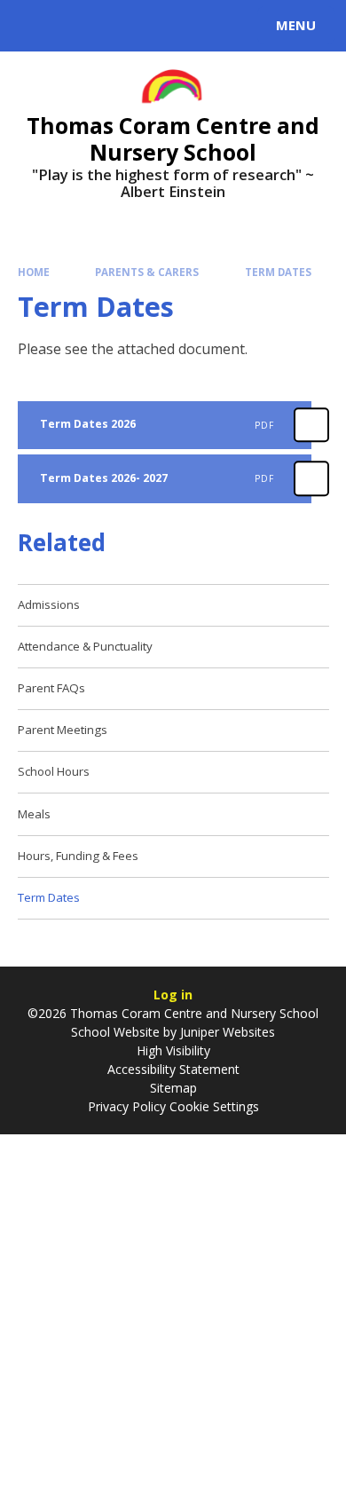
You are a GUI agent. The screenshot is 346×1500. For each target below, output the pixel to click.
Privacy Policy (127, 1106)
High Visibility (173, 1050)
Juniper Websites (226, 1031)
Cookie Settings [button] (214, 1106)
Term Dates (278, 272)
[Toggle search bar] (34, 25)
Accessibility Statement (173, 1069)
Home (34, 272)
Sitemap (173, 1087)
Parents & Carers (147, 272)
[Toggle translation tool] (78, 25)
